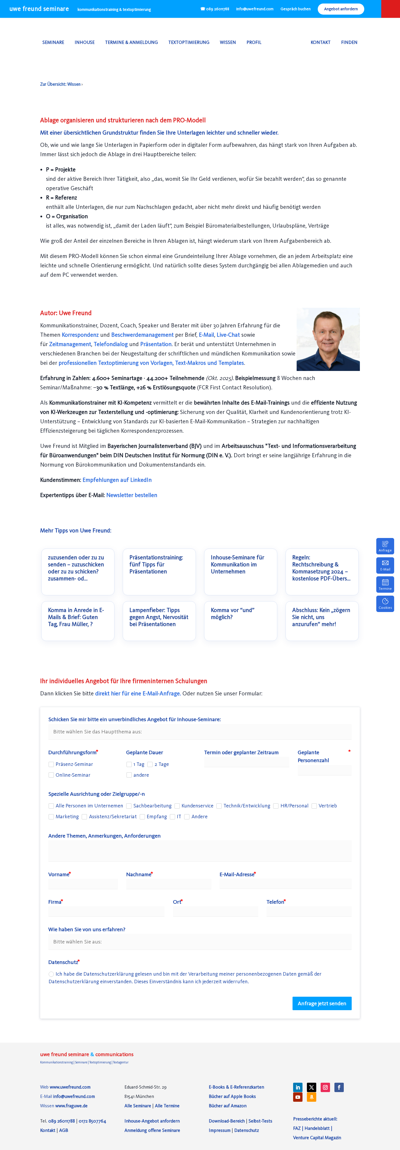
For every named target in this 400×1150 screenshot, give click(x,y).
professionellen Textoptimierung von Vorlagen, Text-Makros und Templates (151, 363)
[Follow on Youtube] (297, 1097)
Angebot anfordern (341, 8)
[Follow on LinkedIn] (297, 1087)
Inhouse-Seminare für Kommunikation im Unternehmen (237, 564)
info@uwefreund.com (254, 8)
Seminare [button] (53, 42)
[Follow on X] (311, 1087)
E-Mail (206, 334)
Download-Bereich (227, 1121)
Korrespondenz (81, 334)
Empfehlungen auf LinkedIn (117, 480)
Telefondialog (111, 344)
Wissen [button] (228, 42)
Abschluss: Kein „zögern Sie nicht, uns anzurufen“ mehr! (321, 617)
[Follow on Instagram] (325, 1087)
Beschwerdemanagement (143, 334)
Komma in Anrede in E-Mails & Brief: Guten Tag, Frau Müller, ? (76, 617)
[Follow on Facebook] (339, 1087)
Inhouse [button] (85, 42)
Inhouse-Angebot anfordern (152, 1121)
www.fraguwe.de (71, 1105)
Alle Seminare (137, 1105)
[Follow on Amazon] (311, 1097)
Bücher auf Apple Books (232, 1096)
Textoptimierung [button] (188, 42)
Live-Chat (229, 334)
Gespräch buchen (296, 8)
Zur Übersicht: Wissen (60, 84)
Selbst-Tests (260, 1121)
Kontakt (321, 42)
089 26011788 (61, 1121)
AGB (63, 1130)
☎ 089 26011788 (214, 8)
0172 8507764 (92, 1121)
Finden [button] (349, 42)
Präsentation (156, 344)
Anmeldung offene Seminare (152, 1130)
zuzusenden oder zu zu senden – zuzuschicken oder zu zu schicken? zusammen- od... (76, 568)
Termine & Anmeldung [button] (131, 42)
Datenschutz (246, 1130)
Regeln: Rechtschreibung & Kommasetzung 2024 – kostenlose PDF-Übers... (321, 568)
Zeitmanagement (70, 344)
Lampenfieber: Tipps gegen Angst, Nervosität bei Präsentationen (158, 617)
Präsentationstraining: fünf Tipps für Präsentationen (156, 564)
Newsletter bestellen (131, 495)
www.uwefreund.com (70, 1087)
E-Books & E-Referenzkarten (236, 1087)
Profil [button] (254, 42)
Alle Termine (167, 1105)
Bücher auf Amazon (228, 1105)
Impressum (219, 1130)
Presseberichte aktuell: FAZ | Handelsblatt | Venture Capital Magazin (317, 1128)
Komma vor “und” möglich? (232, 614)
